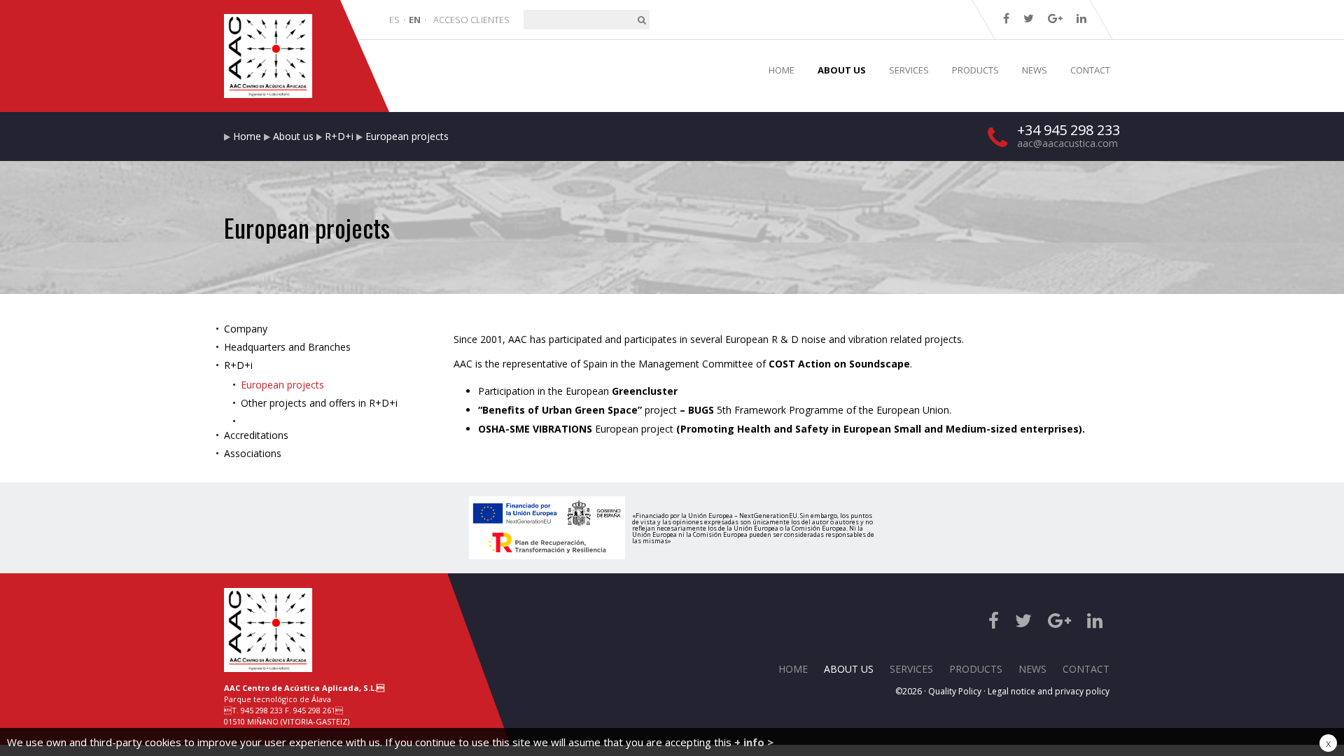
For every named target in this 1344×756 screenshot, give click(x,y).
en (415, 19)
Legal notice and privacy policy (1049, 691)
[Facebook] (1006, 18)
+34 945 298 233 (1068, 129)
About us (293, 136)
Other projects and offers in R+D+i (319, 403)
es (394, 19)
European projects (282, 384)
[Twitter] (1028, 18)
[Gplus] (1055, 18)
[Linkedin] (1081, 18)
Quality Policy (954, 691)
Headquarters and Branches (287, 347)
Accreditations (256, 435)
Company (245, 328)
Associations (252, 453)
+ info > (754, 742)
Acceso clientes (471, 19)
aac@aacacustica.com (1067, 143)
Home (247, 136)
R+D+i (339, 136)
